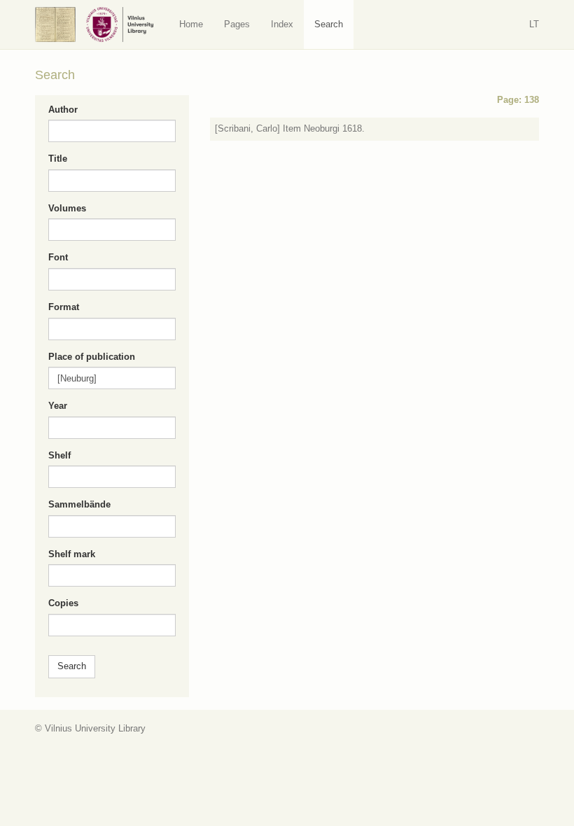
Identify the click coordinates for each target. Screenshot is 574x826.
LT (534, 24)
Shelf (59, 455)
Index (282, 24)
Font (58, 257)
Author (63, 109)
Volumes (67, 208)
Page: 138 (518, 99)
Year (57, 405)
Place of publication (91, 356)
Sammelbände (79, 504)
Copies (63, 603)
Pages (237, 24)
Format (63, 307)
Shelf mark (71, 554)
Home (191, 24)
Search (328, 24)
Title (57, 158)
